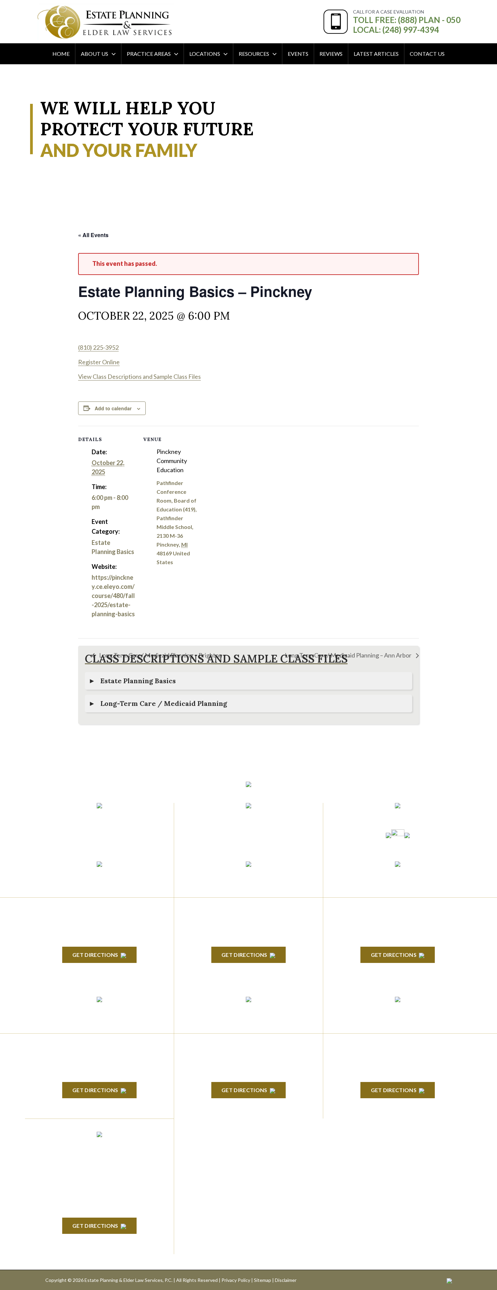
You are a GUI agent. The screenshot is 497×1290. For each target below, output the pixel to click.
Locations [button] (204, 53)
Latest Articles (376, 53)
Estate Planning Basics (138, 680)
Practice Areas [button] (149, 53)
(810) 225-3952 (98, 347)
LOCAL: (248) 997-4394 (396, 29)
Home (61, 53)
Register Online (99, 362)
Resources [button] (254, 53)
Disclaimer (286, 1280)
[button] (112, 53)
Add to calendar (113, 408)
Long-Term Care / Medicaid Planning (163, 703)
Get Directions (95, 954)
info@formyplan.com (248, 817)
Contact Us (427, 53)
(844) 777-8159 (99, 833)
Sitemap (262, 1280)
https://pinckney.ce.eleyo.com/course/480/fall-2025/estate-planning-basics (113, 596)
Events (298, 53)
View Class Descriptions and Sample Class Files (139, 376)
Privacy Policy (235, 1280)
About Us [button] (94, 53)
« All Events (93, 235)
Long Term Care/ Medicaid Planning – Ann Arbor (348, 655)
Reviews (331, 53)
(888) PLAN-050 (90, 817)
